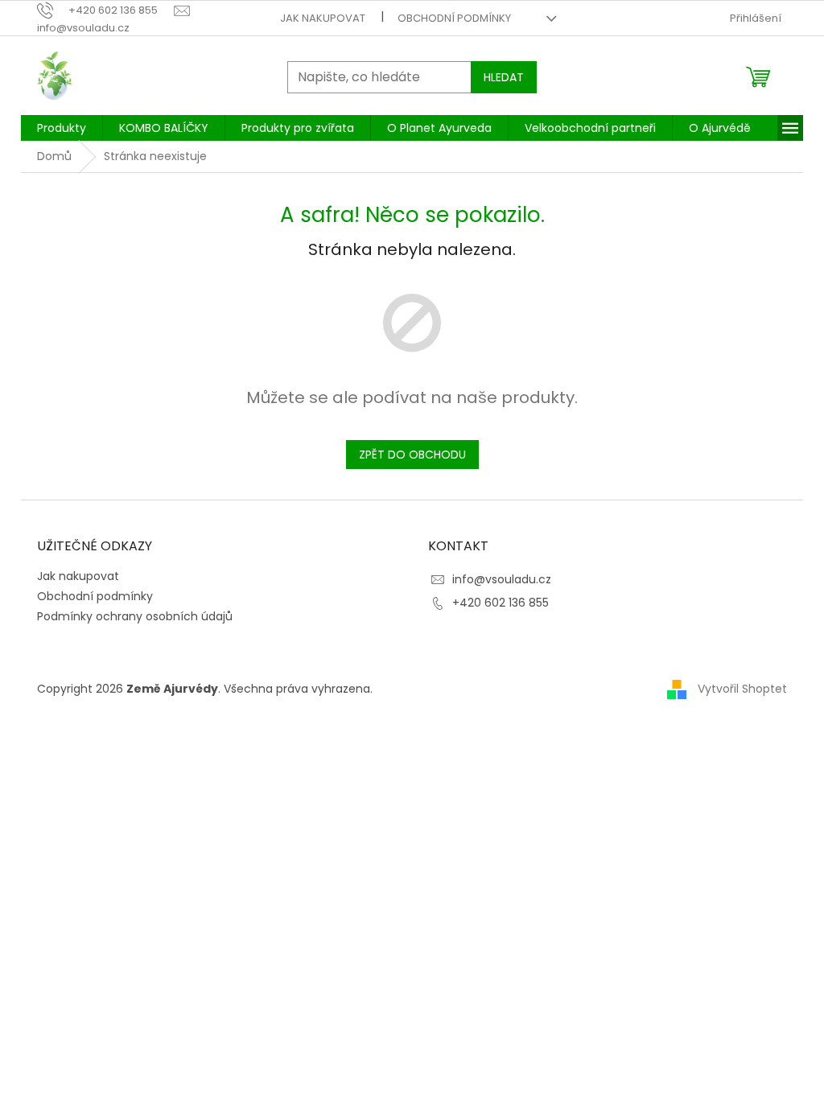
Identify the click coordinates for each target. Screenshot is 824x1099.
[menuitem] (61, 128)
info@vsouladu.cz (501, 579)
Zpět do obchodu (412, 455)
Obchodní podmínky (454, 18)
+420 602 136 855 (500, 603)
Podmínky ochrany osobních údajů (135, 616)
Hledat (504, 77)
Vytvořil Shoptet (742, 689)
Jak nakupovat (322, 18)
